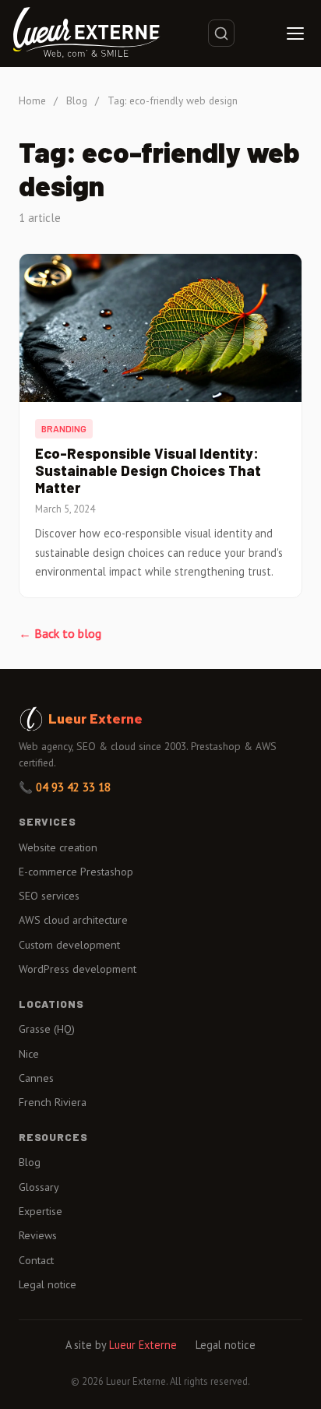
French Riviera (52, 1102)
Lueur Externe (143, 1344)
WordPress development (77, 969)
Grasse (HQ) (47, 1029)
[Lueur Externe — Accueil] (86, 33)
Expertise (40, 1211)
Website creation (58, 847)
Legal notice (47, 1284)
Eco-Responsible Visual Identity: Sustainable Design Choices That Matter (148, 470)
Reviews (38, 1235)
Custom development (69, 945)
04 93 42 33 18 (73, 787)
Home (32, 100)
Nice (29, 1054)
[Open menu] (295, 33)
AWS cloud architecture (73, 920)
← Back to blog (60, 633)
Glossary (39, 1187)
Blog (76, 100)
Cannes (36, 1078)
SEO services (49, 896)
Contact (36, 1260)
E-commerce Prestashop (76, 872)
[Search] (221, 33)
